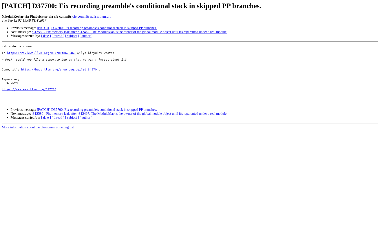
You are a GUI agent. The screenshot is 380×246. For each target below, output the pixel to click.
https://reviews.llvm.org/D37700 (29, 89)
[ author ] (86, 36)
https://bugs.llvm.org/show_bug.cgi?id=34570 (59, 69)
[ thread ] (58, 36)
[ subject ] (72, 36)
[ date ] (46, 36)
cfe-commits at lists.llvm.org (91, 16)
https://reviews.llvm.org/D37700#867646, (41, 53)
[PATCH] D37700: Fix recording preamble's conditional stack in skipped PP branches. (97, 28)
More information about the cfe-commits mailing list (38, 127)
